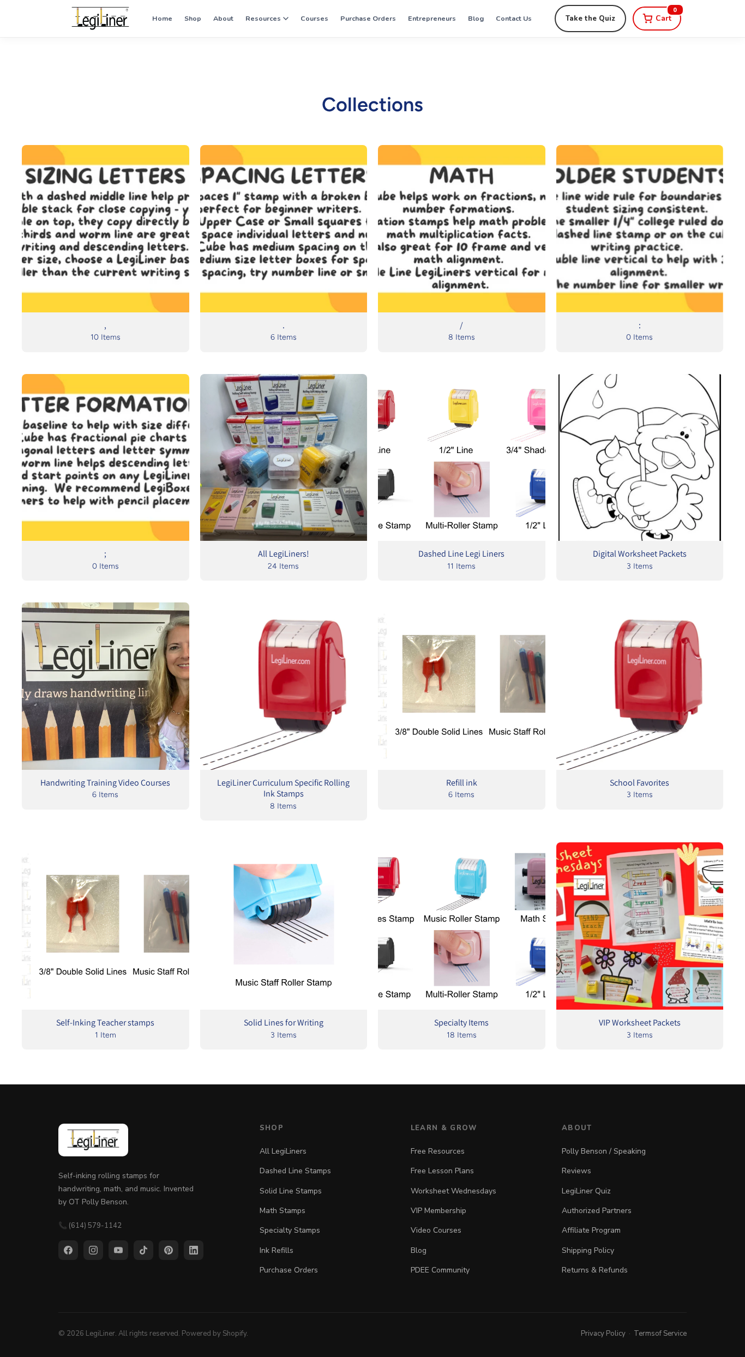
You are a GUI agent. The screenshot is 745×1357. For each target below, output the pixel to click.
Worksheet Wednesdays (453, 1191)
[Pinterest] (168, 1250)
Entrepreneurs (432, 18)
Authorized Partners (597, 1210)
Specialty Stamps (290, 1230)
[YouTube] (118, 1250)
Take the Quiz (590, 18)
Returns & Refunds (595, 1270)
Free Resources (438, 1151)
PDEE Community (440, 1270)
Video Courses (436, 1230)
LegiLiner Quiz (586, 1191)
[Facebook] (68, 1250)
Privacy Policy (603, 1333)
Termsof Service (660, 1333)
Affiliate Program (591, 1230)
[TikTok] (143, 1250)
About (223, 18)
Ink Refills (276, 1250)
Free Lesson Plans (442, 1171)
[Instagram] (93, 1250)
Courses (314, 18)
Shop (192, 18)
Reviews (576, 1171)
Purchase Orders (368, 18)
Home (162, 18)
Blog (476, 18)
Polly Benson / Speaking (604, 1151)
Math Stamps (282, 1210)
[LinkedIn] (193, 1250)
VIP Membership (438, 1210)
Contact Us (514, 18)
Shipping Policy (588, 1250)
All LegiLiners (283, 1151)
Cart (666, 15)
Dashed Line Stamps (295, 1171)
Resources (263, 18)
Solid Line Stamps (291, 1191)
